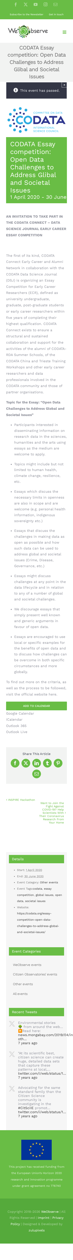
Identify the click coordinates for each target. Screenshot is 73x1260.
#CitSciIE (26, 1108)
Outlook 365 (16, 726)
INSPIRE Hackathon (21, 799)
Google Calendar (20, 713)
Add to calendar (36, 705)
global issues (44, 895)
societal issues (35, 901)
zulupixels (37, 1230)
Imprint (43, 1218)
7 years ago (27, 1043)
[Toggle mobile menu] (65, 32)
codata (37, 888)
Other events (49, 882)
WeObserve (50, 1212)
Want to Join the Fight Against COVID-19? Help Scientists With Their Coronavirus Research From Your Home (51, 812)
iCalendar (14, 719)
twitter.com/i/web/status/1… (42, 1073)
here (52, 694)
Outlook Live (16, 732)
